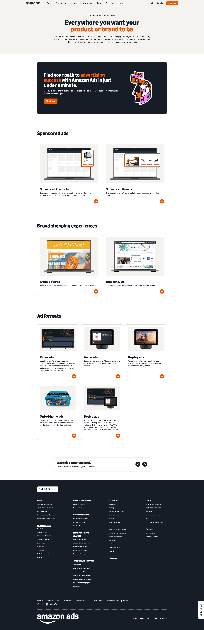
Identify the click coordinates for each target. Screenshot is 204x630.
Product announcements (154, 508)
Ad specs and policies (153, 515)
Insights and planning (82, 500)
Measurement (87, 3)
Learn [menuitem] (148, 500)
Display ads (41, 543)
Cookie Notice (97, 600)
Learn (120, 3)
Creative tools (78, 526)
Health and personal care (117, 529)
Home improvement (116, 536)
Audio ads (40, 550)
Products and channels (66, 3)
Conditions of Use (53, 600)
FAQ (147, 518)
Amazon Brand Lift (79, 539)
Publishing (112, 540)
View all (39, 557)
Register (172, 3)
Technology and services (83, 561)
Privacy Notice (67, 600)
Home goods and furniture (118, 533)
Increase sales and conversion (47, 515)
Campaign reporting (80, 546)
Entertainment (114, 515)
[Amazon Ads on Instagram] (47, 604)
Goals (49, 3)
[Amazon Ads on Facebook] (55, 604)
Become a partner (152, 536)
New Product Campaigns (81, 583)
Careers (125, 600)
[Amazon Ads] (31, 3)
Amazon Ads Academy (153, 504)
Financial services (115, 522)
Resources (149, 511)
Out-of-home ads (43, 554)
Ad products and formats (44, 527)
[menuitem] (47, 543)
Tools (99, 3)
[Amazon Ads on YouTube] (51, 604)
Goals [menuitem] (39, 500)
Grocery (112, 526)
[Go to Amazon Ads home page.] (58, 618)
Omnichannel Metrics (80, 550)
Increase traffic (42, 511)
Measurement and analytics (81, 534)
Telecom (112, 544)
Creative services (79, 522)
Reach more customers (45, 508)
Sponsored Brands (43, 539)
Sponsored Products (44, 536)
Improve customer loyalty (46, 518)
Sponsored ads (42, 532)
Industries (113, 500)
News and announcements (155, 522)
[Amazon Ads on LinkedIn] (38, 604)
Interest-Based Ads (82, 600)
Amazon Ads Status (113, 600)
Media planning (78, 508)
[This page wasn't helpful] (137, 464)
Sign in (160, 3)
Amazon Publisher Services (82, 575)
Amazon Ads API (79, 572)
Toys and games (115, 547)
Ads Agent (76, 586)
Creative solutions (81, 514)
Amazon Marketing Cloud (81, 568)
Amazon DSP (77, 564)
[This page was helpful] (144, 464)
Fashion (112, 518)
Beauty (111, 508)
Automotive (113, 504)
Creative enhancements (81, 518)
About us (40, 600)
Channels (113, 558)
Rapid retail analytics (80, 554)
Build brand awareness (44, 504)
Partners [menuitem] (149, 529)
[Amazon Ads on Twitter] (42, 604)
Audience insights (79, 504)
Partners (110, 3)
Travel (111, 551)
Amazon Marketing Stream (82, 543)
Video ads (40, 546)
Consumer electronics (116, 511)
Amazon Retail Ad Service (82, 579)
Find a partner (150, 533)
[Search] (152, 3)
